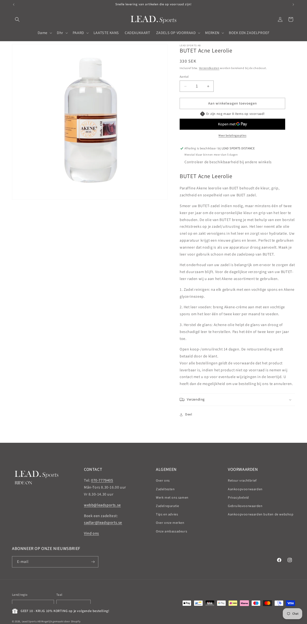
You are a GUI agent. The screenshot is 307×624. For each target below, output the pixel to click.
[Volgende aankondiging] (293, 4)
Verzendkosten (209, 68)
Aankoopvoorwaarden (245, 489)
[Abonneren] (93, 561)
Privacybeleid (238, 497)
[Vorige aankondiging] (13, 4)
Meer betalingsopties (232, 136)
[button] (17, 19)
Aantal (184, 77)
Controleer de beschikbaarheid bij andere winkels (228, 162)
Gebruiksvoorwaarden (245, 506)
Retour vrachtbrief (242, 480)
